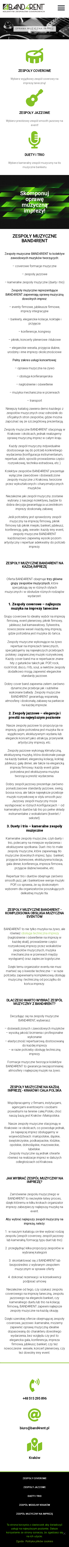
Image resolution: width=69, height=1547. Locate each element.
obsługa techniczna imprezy (40, 933)
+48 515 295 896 (35, 1398)
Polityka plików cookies (39, 1541)
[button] (61, 8)
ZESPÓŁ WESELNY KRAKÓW (34, 1505)
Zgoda (20, 1541)
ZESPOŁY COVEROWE (34, 71)
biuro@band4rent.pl (34, 1428)
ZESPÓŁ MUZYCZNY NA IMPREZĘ (34, 1514)
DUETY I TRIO (34, 155)
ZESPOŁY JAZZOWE (34, 113)
